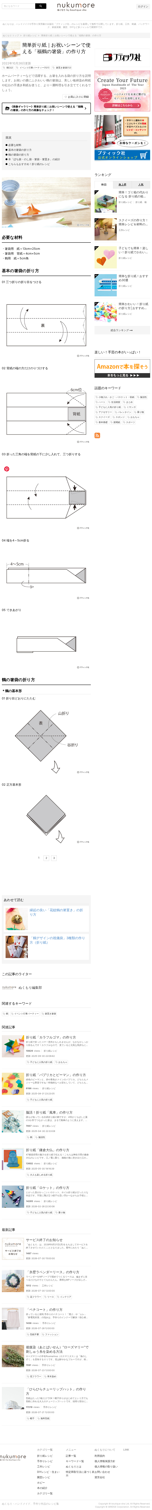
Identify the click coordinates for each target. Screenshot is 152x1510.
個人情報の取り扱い (106, 1466)
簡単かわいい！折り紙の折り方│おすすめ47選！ (133, 306)
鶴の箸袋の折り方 (18, 154)
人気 (140, 184)
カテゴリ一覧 (45, 1493)
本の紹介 (42, 1487)
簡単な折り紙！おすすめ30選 (133, 278)
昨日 (104, 184)
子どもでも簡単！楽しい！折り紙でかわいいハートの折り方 (133, 250)
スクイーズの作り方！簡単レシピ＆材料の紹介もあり (133, 222)
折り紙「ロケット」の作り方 (47, 1188)
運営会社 (100, 1477)
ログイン (143, 6)
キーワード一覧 (75, 1461)
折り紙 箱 (141, 202)
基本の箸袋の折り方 (20, 149)
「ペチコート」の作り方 (44, 1310)
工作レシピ (47, 1285)
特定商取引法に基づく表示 (80, 1473)
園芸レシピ (43, 1477)
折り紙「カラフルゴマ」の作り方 (51, 1037)
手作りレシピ (49, 1323)
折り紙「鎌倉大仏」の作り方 (47, 1150)
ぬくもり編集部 (30, 987)
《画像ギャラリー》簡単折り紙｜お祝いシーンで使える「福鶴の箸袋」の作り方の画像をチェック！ (46, 108)
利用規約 (100, 1455)
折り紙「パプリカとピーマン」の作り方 (56, 1075)
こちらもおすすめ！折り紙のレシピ (29, 164)
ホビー (41, 1482)
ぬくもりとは (73, 1466)
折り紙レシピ (50, 1050)
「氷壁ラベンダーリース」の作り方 (52, 1272)
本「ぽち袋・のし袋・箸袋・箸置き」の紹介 (34, 159)
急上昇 (122, 184)
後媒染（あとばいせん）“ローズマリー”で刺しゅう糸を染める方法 (57, 1349)
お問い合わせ (102, 1471)
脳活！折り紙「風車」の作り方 (49, 1112)
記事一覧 (71, 1455)
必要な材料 (14, 145)
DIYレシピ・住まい (48, 1471)
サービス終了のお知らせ (44, 1240)
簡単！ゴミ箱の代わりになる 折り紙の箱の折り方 (133, 194)
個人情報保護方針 (105, 1461)
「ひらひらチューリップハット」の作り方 (56, 1391)
